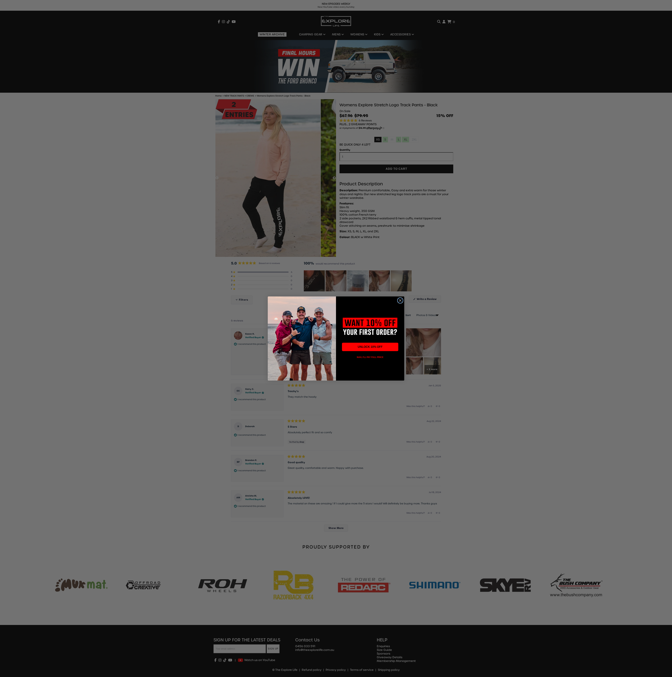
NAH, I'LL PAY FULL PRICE (370, 357)
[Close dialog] (400, 300)
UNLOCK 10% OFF (370, 346)
